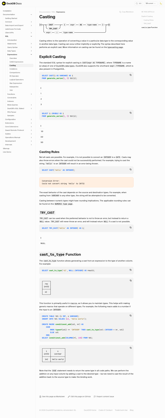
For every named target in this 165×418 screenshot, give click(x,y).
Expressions (60, 12)
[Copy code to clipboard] (131, 75)
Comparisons (15, 72)
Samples (10, 115)
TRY (11, 90)
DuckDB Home (90, 410)
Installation (7, 11)
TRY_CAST (147, 24)
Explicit (52, 56)
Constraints (11, 98)
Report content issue (105, 396)
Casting (13, 65)
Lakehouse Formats (13, 29)
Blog (131, 410)
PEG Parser (11, 112)
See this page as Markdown (53, 396)
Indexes (10, 101)
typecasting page (115, 47)
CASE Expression (16, 62)
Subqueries (14, 87)
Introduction (12, 40)
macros (73, 303)
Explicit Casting (147, 16)
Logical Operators (17, 80)
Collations (13, 69)
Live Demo (7, 152)
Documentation (45, 12)
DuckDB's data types (65, 66)
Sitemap (6, 148)
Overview (13, 58)
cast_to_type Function (150, 27)
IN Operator (14, 76)
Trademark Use (121, 410)
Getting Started (11, 18)
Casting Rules (149, 20)
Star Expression (16, 83)
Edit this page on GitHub (81, 396)
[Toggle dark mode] (161, 3)
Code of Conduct (106, 410)
